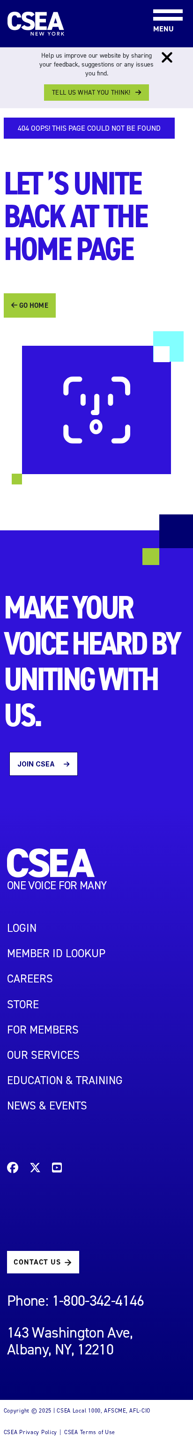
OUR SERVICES (43, 1055)
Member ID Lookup (56, 953)
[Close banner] (167, 58)
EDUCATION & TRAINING (65, 1080)
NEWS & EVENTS (47, 1105)
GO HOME (32, 305)
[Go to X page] (35, 1169)
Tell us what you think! (91, 92)
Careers (30, 978)
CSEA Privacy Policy (31, 1432)
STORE (23, 1004)
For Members (43, 1029)
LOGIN (22, 928)
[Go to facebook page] (12, 1169)
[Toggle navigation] (160, 0)
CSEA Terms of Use (89, 1432)
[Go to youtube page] (57, 1169)
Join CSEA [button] (36, 764)
